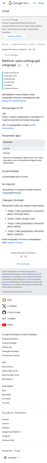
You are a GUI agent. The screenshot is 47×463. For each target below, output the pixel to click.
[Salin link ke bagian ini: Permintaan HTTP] (25, 108)
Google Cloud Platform (11, 432)
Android (5, 419)
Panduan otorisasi (14, 242)
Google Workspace (19, 44)
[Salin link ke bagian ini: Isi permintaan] (21, 171)
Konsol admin (7, 367)
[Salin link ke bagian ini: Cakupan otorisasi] (26, 200)
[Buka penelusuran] (34, 3)
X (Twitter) (6, 399)
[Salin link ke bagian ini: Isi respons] (17, 184)
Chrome (5, 424)
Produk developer (9, 343)
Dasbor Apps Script (10, 371)
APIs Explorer (7, 379)
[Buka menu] (4, 3)
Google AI (6, 436)
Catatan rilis (7, 347)
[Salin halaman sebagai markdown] (27, 65)
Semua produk (8, 440)
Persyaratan (7, 451)
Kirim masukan (11, 55)
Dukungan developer (10, 351)
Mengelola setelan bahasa (14, 101)
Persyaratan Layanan (11, 355)
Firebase (5, 428)
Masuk (41, 3)
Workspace (27, 3)
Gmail (5, 11)
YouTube (6, 403)
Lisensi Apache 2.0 (19, 279)
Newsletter (6, 395)
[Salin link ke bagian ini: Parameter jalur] (23, 135)
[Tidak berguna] (34, 49)
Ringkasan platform (10, 339)
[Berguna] (30, 49)
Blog (4, 390)
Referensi (41, 44)
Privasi (17, 451)
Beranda (5, 44)
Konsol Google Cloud (10, 375)
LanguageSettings (12, 193)
